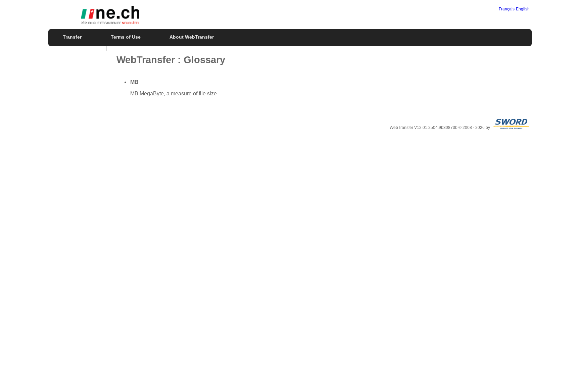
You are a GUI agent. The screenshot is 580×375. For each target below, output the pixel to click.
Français (507, 9)
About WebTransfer (192, 37)
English (523, 9)
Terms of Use (126, 37)
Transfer (72, 37)
